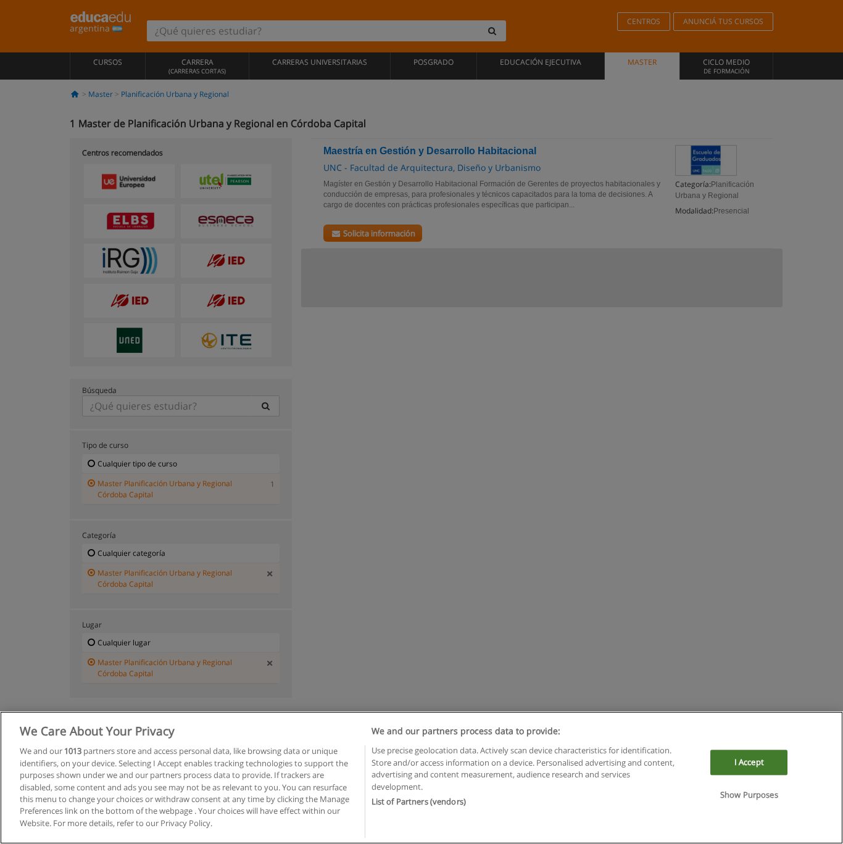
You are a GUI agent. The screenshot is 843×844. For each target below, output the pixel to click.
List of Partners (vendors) (419, 801)
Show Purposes (749, 795)
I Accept (749, 761)
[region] (421, 777)
